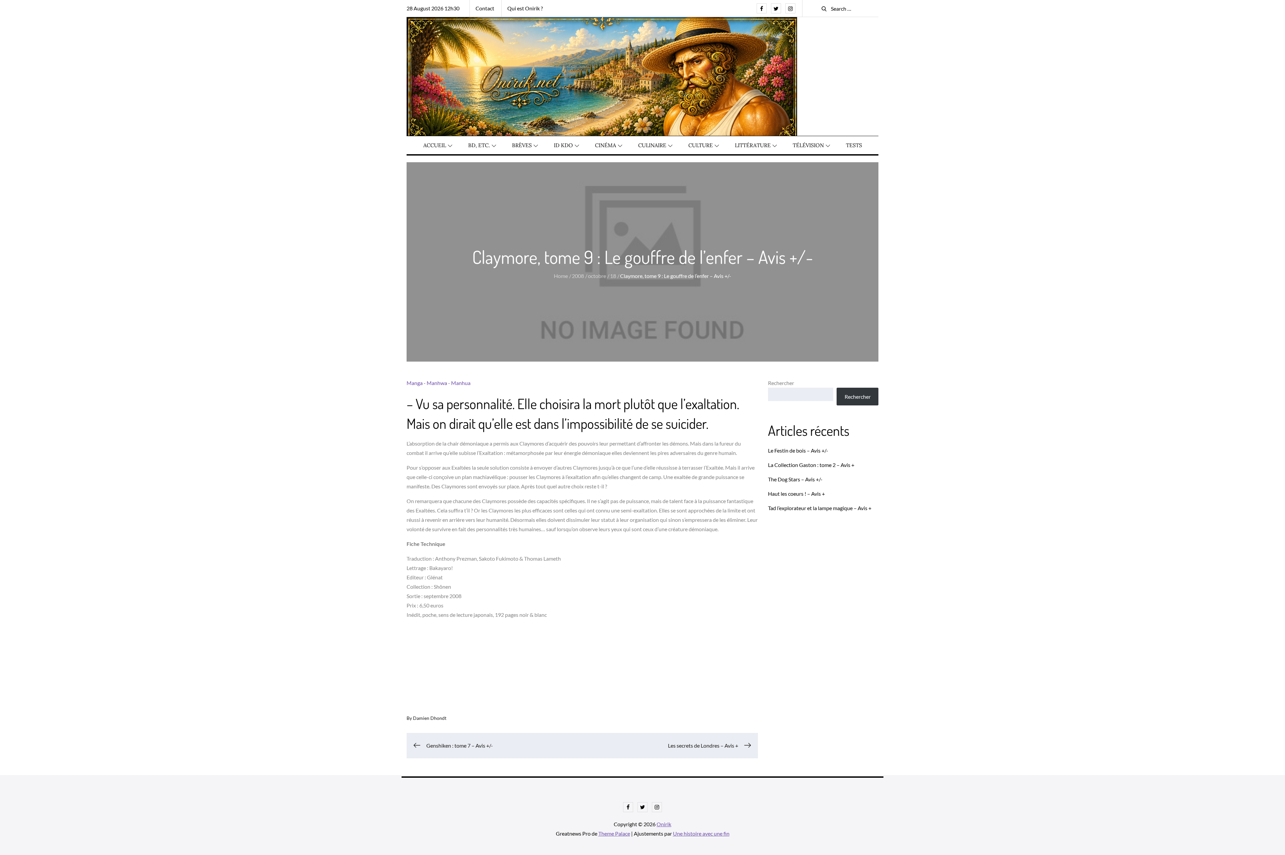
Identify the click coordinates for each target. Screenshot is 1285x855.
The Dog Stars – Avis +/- (795, 479)
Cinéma (605, 145)
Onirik (664, 824)
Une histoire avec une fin (701, 833)
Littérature (753, 145)
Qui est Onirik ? (525, 8)
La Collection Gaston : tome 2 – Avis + (811, 465)
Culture (700, 145)
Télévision (808, 145)
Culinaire (652, 145)
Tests (854, 145)
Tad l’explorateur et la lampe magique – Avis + (819, 508)
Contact (485, 8)
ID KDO (563, 145)
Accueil (434, 145)
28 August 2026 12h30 (433, 8)
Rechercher (781, 383)
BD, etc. (479, 145)
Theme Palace (614, 833)
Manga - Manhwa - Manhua (438, 383)
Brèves (522, 145)
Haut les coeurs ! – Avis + (796, 493)
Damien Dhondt (429, 718)
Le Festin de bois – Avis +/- (798, 450)
